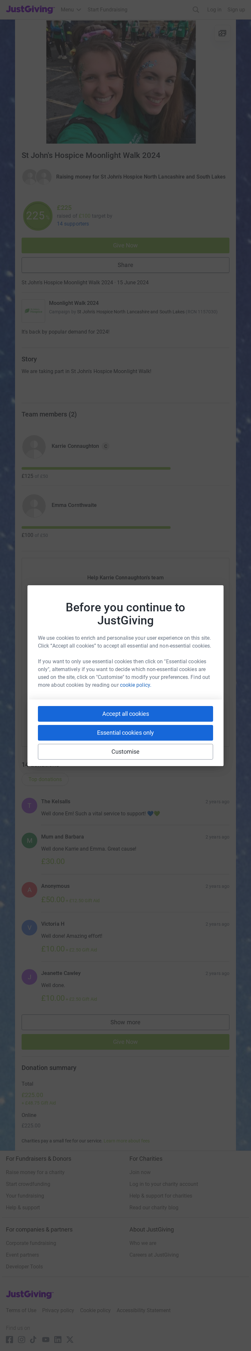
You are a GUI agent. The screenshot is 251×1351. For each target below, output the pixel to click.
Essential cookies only (125, 732)
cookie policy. (135, 685)
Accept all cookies (125, 713)
